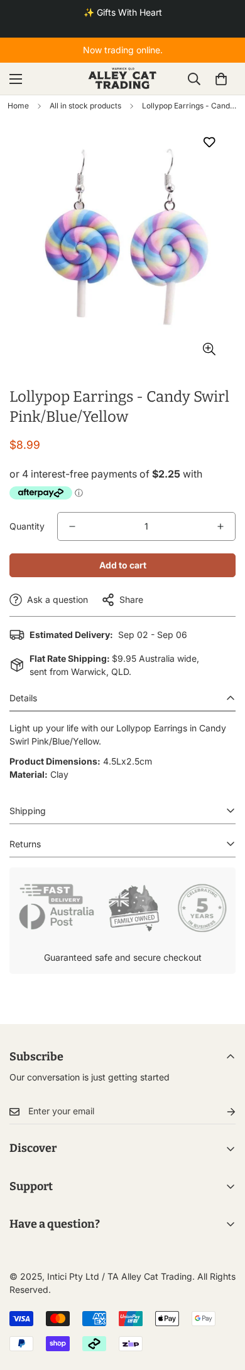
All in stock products (85, 105)
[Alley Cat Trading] (122, 79)
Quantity (27, 526)
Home (18, 105)
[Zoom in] (209, 349)
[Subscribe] (221, 1111)
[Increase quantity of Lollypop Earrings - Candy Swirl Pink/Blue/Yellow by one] (220, 526)
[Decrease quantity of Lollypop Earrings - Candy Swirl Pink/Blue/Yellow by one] (72, 526)
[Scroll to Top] (222, 1303)
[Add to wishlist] (209, 142)
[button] (221, 79)
